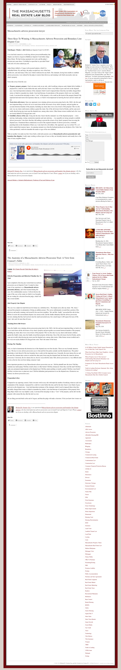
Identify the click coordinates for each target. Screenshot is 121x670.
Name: (87, 135)
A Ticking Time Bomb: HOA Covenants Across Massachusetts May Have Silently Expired (98, 374)
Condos (10, 25)
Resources (57, 4)
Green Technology (90, 506)
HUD (86, 523)
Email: (87, 137)
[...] (112, 201)
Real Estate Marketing (91, 585)
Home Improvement (90, 508)
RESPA (87, 605)
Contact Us (32, 4)
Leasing (87, 537)
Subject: (87, 139)
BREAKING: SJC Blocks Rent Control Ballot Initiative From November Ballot (104, 190)
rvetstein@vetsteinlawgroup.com (94, 82)
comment (12, 425)
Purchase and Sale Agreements (93, 577)
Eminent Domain (89, 486)
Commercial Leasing (90, 455)
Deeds (32, 265)
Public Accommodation (91, 574)
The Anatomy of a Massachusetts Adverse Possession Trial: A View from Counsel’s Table (40, 259)
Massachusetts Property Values (93, 543)
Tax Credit (88, 628)
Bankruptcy (88, 443)
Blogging (87, 446)
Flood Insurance (89, 500)
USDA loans (88, 650)
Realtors (87, 591)
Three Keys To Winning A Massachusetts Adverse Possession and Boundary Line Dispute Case (44, 40)
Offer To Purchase (90, 560)
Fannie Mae (88, 491)
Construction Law (90, 463)
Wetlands (87, 653)
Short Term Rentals (90, 619)
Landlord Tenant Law (91, 531)
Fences (33, 45)
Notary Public (89, 557)
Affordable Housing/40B (91, 435)
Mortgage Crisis (89, 551)
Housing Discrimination (91, 520)
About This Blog (19, 4)
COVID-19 (27, 25)
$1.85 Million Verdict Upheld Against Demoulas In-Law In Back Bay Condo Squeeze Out (99, 348)
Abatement (88, 426)
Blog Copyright (111, 663)
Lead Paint (88, 534)
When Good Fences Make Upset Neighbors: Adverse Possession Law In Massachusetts (99, 353)
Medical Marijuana (90, 548)
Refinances (88, 596)
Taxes (86, 630)
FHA (86, 497)
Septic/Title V (89, 613)
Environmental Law (90, 489)
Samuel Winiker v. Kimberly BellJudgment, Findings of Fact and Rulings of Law (30, 180)
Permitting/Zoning (90, 562)
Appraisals (88, 438)
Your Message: (89, 141)
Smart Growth (89, 622)
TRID (86, 645)
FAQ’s (49, 4)
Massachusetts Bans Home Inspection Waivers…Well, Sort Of (105, 254)
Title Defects (88, 636)
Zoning (87, 656)
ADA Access (88, 429)
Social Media (88, 625)
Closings (18, 25)
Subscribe (109, 4)
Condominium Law (90, 460)
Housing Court (89, 517)
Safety (87, 608)
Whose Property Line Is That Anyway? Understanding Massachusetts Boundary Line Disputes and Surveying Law (104, 210)
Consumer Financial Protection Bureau (95, 466)
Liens (86, 540)
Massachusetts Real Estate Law (46, 45)
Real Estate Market (90, 582)
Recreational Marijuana (91, 594)
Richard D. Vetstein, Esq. (15, 171)
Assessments (88, 441)
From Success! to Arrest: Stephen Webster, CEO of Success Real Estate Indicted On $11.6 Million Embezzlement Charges (102, 276)
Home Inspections (90, 511)
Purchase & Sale (68, 25)
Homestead (88, 514)
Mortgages (88, 554)
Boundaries (26, 45)
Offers (80, 25)
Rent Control (88, 599)
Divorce (87, 477)
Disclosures (88, 474)
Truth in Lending (89, 647)
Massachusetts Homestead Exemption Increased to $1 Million (103, 323)
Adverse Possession (15, 45)
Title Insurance (89, 639)
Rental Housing (89, 602)
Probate (87, 571)
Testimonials (69, 4)
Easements (88, 480)
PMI (86, 565)
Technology (88, 633)
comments (12, 250)
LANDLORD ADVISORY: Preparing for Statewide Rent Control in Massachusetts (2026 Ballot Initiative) (105, 232)
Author (42, 4)
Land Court (88, 528)
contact (60, 173)
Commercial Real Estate (91, 457)
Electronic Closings (90, 483)
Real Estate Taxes (90, 588)
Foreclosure (88, 503)
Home (9, 4)
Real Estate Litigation (94, 25)
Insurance (87, 526)
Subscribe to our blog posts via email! (99, 169)
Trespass (87, 642)
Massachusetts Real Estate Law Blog (57, 15)
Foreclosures (38, 25)
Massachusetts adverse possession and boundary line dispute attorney (55, 171)
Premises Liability (90, 568)
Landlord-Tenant (53, 25)
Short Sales (88, 616)
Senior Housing (89, 611)
